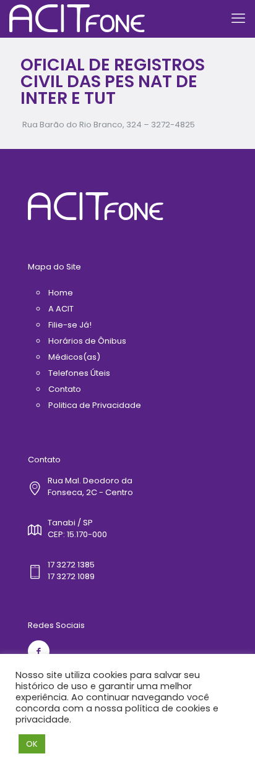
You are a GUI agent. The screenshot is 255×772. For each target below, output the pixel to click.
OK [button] (32, 744)
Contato (64, 389)
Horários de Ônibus (87, 341)
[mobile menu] (238, 18)
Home (60, 293)
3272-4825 (173, 124)
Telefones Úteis (79, 373)
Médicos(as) (74, 357)
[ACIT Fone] (77, 18)
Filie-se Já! (70, 325)
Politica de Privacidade (94, 405)
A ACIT (61, 309)
